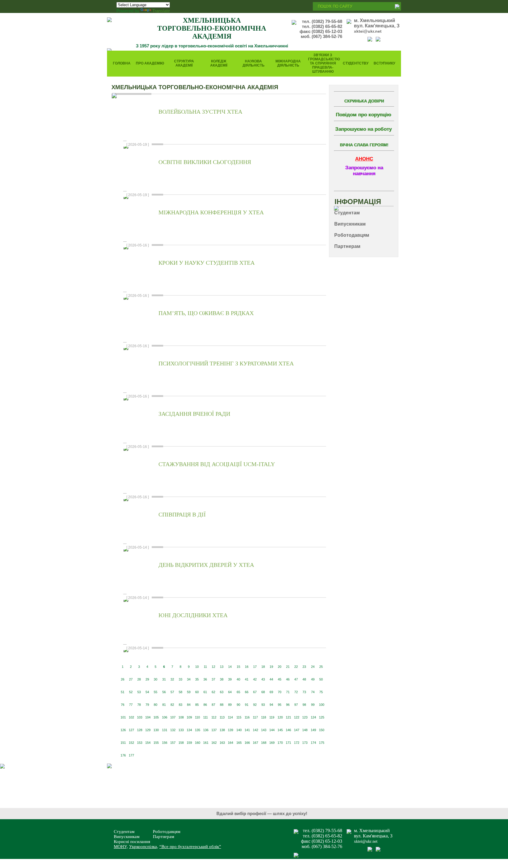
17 (255, 666)
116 (247, 717)
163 (222, 742)
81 (164, 704)
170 (280, 742)
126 (123, 730)
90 (238, 704)
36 (205, 679)
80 (155, 704)
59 (188, 692)
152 (131, 742)
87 (213, 704)
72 (296, 692)
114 (230, 717)
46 (288, 679)
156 (164, 742)
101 (123, 717)
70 (279, 692)
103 (139, 717)
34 (188, 679)
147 (296, 730)
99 (313, 704)
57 (172, 692)
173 (305, 742)
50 (321, 679)
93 (263, 704)
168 (263, 742)
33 (180, 679)
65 (238, 692)
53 (139, 692)
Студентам (124, 831)
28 (139, 679)
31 (164, 679)
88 (221, 704)
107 (173, 717)
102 (131, 717)
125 (321, 717)
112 (213, 717)
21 (288, 666)
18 (263, 666)
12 (213, 666)
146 (288, 730)
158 (181, 742)
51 (122, 692)
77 (131, 704)
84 (188, 704)
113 (222, 717)
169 (272, 742)
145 (280, 730)
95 (279, 704)
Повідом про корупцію (363, 114)
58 (180, 692)
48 (304, 679)
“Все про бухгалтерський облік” (190, 846)
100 (321, 704)
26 (122, 679)
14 (230, 666)
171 (288, 742)
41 (246, 679)
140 (239, 730)
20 (279, 666)
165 (239, 742)
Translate (161, 10)
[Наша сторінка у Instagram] (378, 39)
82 (172, 704)
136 (205, 730)
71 (288, 692)
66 (246, 692)
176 (123, 755)
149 (313, 730)
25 (321, 666)
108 (181, 717)
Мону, (121, 846)
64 (230, 692)
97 (296, 704)
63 (221, 692)
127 (131, 730)
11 (205, 666)
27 (131, 679)
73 (304, 692)
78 (139, 704)
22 (296, 666)
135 (197, 730)
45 (279, 679)
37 (213, 679)
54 (147, 692)
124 (313, 717)
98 (304, 704)
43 (263, 679)
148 (305, 730)
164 (230, 742)
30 (155, 679)
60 (197, 692)
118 (263, 717)
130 (156, 730)
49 (313, 679)
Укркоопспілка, (143, 846)
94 (271, 704)
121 (288, 717)
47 (296, 679)
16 (246, 666)
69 (271, 692)
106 (164, 717)
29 (147, 679)
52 (131, 692)
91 (246, 704)
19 (271, 666)
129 (148, 730)
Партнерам (163, 836)
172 (296, 742)
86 (205, 704)
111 (205, 717)
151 (123, 742)
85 (197, 704)
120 (280, 717)
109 (189, 717)
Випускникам (127, 836)
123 (305, 717)
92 (255, 704)
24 (313, 666)
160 (197, 742)
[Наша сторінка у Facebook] (369, 39)
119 (271, 717)
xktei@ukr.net (368, 31)
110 (197, 717)
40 (238, 679)
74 (313, 692)
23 (304, 666)
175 (321, 742)
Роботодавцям (167, 831)
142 (255, 730)
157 (173, 742)
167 (255, 742)
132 (173, 730)
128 (139, 730)
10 (197, 666)
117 (255, 717)
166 (247, 742)
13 (221, 666)
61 (205, 692)
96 (288, 704)
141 (247, 730)
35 (197, 679)
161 (205, 742)
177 (131, 755)
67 (255, 692)
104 (148, 717)
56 (164, 692)
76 (122, 704)
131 (164, 730)
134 (189, 730)
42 (255, 679)
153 (139, 742)
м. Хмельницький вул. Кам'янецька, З (377, 23)
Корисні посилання (132, 841)
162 (214, 742)
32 (172, 679)
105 (156, 717)
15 (238, 666)
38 (221, 679)
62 (213, 692)
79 (147, 704)
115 (238, 717)
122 (296, 717)
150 (321, 730)
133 (181, 730)
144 (272, 730)
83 (180, 704)
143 (263, 730)
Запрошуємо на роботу (363, 129)
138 (222, 730)
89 (230, 704)
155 (156, 742)
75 (321, 692)
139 (230, 730)
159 (189, 742)
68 (263, 692)
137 (214, 730)
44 (271, 679)
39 (230, 679)
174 (313, 742)
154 (148, 742)
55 (155, 692)
